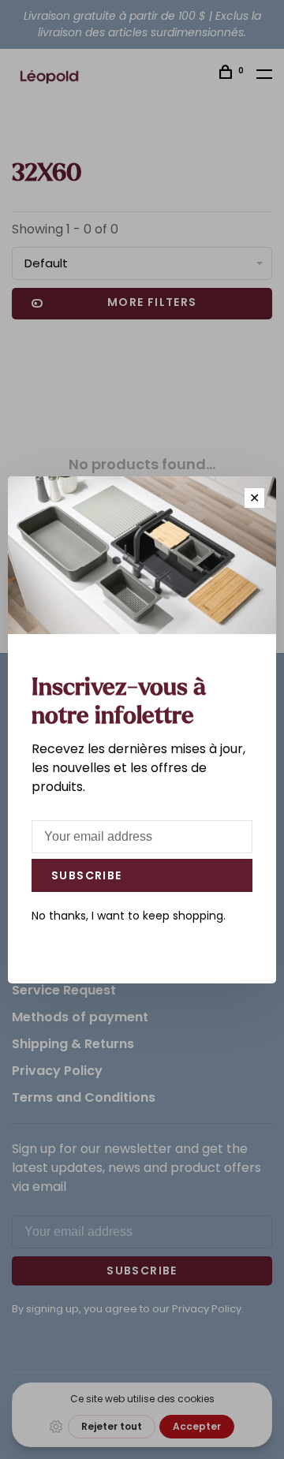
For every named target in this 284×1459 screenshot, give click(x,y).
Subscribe (86, 875)
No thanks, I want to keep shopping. (129, 916)
